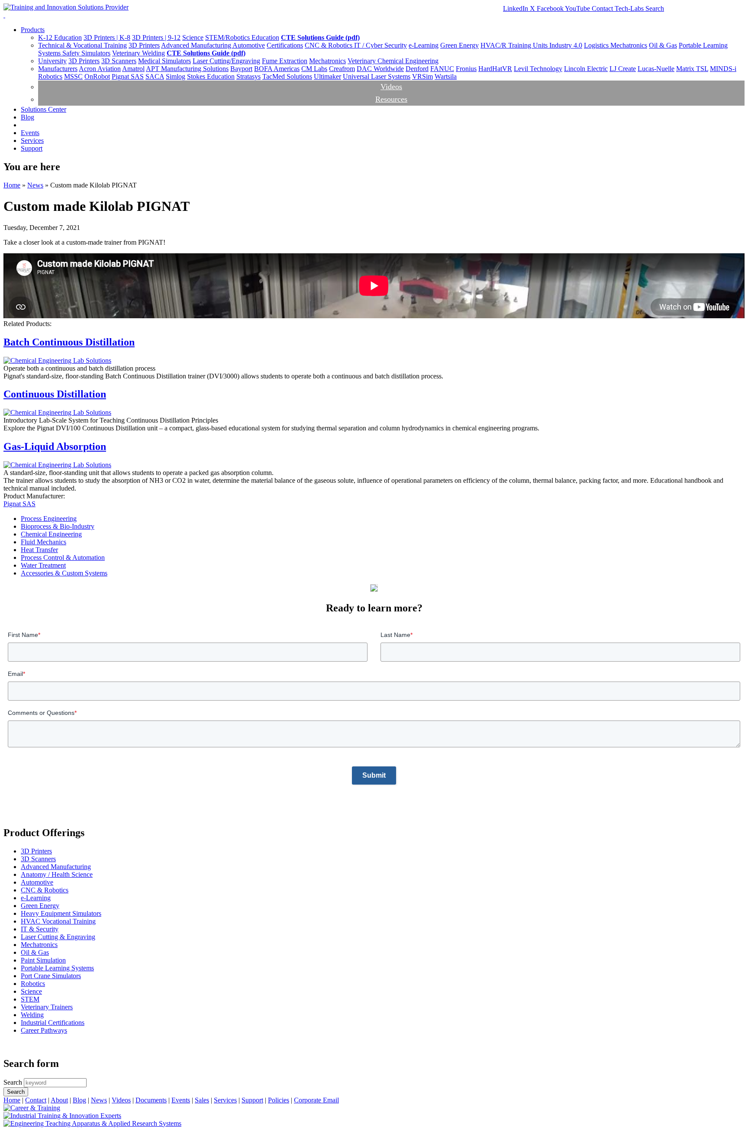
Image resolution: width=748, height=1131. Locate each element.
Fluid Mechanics (43, 542)
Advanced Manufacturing (196, 45)
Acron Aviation (100, 68)
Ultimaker (327, 76)
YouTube (578, 8)
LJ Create (622, 68)
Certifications (285, 45)
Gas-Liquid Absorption (54, 446)
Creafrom (342, 68)
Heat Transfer (39, 549)
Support (31, 148)
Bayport (241, 68)
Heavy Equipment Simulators (61, 913)
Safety (71, 53)
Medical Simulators (164, 61)
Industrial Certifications (52, 1022)
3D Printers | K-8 (107, 37)
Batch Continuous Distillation (69, 342)
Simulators (95, 53)
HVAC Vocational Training (58, 921)
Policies (278, 1100)
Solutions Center (43, 109)
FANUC (442, 68)
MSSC (73, 76)
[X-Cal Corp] (31, 1108)
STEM (30, 999)
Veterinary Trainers (47, 1007)
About (59, 1100)
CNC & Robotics (329, 45)
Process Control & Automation (63, 557)
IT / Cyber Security (380, 45)
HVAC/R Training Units (514, 45)
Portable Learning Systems (57, 968)
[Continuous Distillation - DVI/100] (57, 360)
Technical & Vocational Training (82, 45)
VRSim (422, 76)
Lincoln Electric (586, 68)
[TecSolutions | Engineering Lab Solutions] (92, 1123)
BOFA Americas (277, 68)
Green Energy (459, 45)
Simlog (175, 76)
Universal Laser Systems (376, 76)
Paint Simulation (43, 960)
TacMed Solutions (287, 76)
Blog (27, 117)
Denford (417, 68)
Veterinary (127, 53)
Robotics (33, 983)
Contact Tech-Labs (618, 8)
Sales (202, 1100)
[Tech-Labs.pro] (62, 1115)
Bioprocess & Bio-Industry (57, 526)
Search (654, 8)
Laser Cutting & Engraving (58, 936)
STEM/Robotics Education (242, 37)
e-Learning (423, 45)
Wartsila (446, 76)
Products (33, 29)
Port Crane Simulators (51, 975)
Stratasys (248, 76)
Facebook (551, 8)
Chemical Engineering (407, 61)
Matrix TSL (692, 68)
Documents (151, 1100)
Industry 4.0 (565, 45)
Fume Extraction (284, 61)
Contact (35, 1100)
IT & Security (39, 929)
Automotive (248, 45)
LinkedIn (516, 8)
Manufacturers (57, 68)
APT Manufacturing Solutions (187, 68)
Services (32, 140)
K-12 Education (60, 37)
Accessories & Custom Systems (64, 573)
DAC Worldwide (380, 68)
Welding (153, 53)
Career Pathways (44, 1030)
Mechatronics (628, 45)
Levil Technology (538, 68)
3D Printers (144, 45)
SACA (154, 76)
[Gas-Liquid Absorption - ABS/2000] (57, 465)
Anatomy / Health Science (57, 874)
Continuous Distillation (54, 394)
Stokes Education (211, 76)
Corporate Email (316, 1100)
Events (30, 132)
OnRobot (97, 76)
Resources (391, 99)
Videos (391, 86)
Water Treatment (43, 565)
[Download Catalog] (374, 589)
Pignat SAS (128, 76)
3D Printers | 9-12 (156, 37)
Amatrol (133, 68)
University (52, 61)
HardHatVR (495, 68)
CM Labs (314, 68)
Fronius (466, 68)
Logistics (597, 45)
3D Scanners (118, 61)
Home (11, 185)
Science (192, 37)
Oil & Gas (663, 45)
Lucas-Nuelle (656, 68)
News (35, 185)
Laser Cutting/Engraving (226, 61)
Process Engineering (49, 518)
